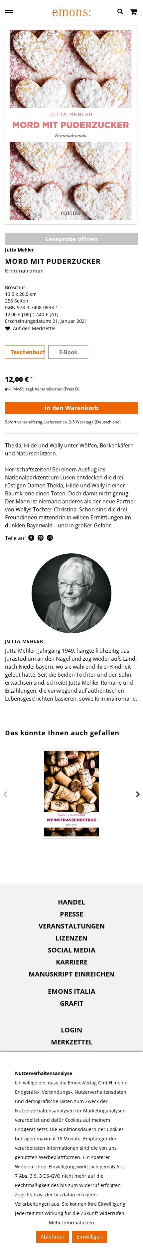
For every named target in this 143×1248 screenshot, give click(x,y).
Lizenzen (71, 938)
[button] (120, 12)
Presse (71, 914)
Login (71, 1029)
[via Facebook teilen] (31, 538)
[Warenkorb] (133, 12)
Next (138, 794)
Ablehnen (53, 1236)
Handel (71, 902)
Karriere (71, 961)
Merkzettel (71, 1041)
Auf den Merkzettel (34, 328)
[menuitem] (71, 902)
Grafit (71, 1003)
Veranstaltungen (72, 926)
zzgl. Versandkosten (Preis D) (52, 389)
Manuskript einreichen (71, 973)
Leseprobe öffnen (71, 239)
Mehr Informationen (71, 1222)
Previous (5, 794)
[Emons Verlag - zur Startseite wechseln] (71, 12)
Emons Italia (71, 991)
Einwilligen (89, 1236)
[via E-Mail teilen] (50, 538)
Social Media (71, 949)
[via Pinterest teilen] (41, 538)
